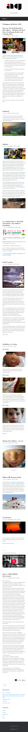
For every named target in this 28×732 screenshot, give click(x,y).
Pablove (14, 482)
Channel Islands (20, 482)
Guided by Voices (6, 699)
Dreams (4, 712)
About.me (23, 172)
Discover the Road (19, 56)
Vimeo (11, 174)
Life (3, 716)
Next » (23, 680)
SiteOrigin (13, 729)
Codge (4, 710)
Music (4, 718)
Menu (5, 18)
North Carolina (8, 262)
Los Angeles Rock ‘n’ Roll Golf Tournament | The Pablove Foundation (13, 223)
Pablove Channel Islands (12, 477)
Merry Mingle (20, 186)
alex (17, 36)
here (14, 100)
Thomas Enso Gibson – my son (13, 441)
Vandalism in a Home (10, 344)
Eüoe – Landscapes (7, 692)
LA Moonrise (7, 517)
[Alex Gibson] (14, 6)
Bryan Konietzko (10, 167)
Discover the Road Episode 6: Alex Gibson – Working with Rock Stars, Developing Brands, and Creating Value (14, 696)
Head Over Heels (6, 703)
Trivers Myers (8, 175)
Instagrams (5, 714)
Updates (5, 144)
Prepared (6, 111)
